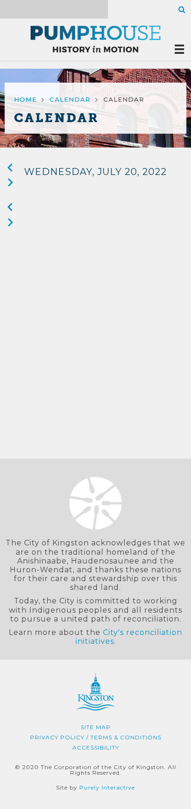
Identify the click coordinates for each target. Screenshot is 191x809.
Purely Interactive (107, 787)
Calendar (70, 99)
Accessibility (95, 747)
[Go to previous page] (10, 169)
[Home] (95, 40)
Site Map (96, 727)
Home (25, 99)
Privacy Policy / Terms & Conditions (95, 737)
